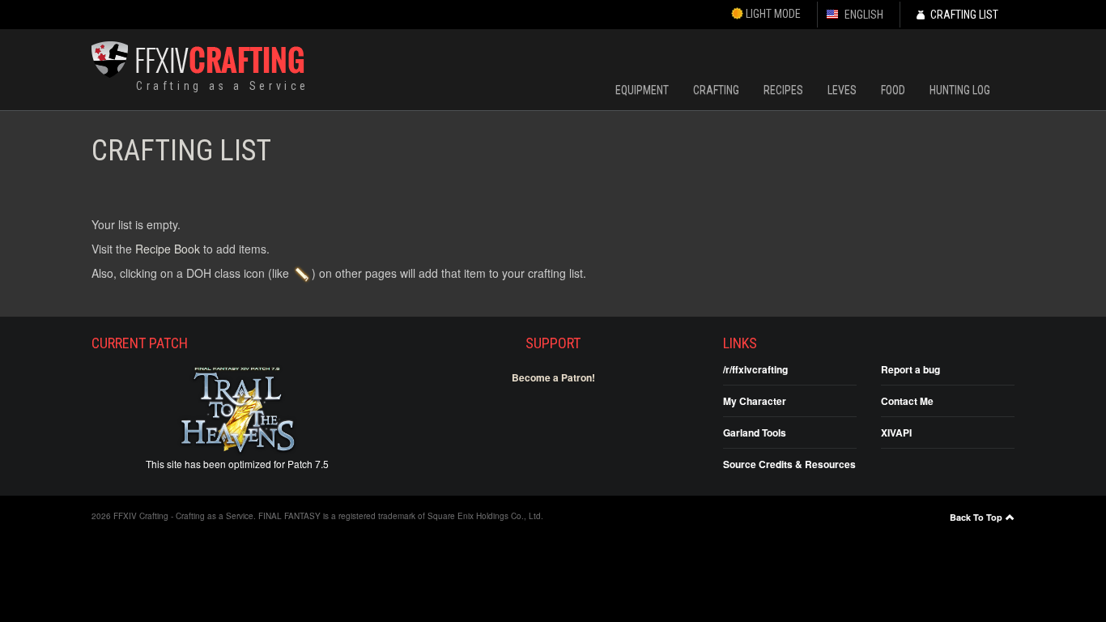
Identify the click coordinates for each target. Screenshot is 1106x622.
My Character (754, 401)
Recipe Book (167, 249)
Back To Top (976, 517)
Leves (842, 89)
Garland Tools (754, 432)
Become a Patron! (553, 377)
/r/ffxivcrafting (755, 369)
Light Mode (772, 13)
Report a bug (910, 369)
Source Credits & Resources (789, 464)
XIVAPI (896, 432)
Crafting (716, 89)
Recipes (783, 89)
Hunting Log (959, 89)
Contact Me (907, 401)
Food (893, 89)
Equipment (642, 89)
